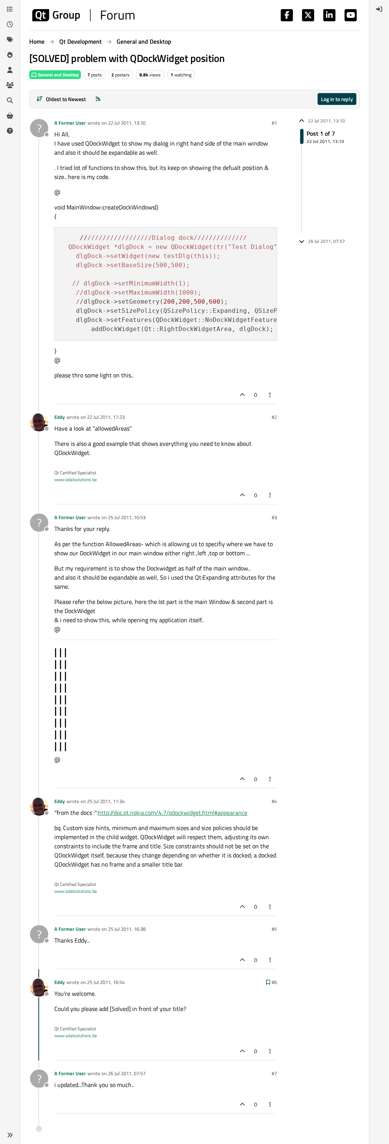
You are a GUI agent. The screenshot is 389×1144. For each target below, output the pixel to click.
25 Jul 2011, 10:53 (126, 517)
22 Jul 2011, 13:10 (126, 123)
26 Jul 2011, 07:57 (126, 1073)
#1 (274, 123)
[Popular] (10, 55)
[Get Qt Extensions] (10, 115)
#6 (274, 982)
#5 (274, 929)
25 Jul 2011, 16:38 (126, 929)
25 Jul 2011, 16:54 (106, 982)
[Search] (10, 100)
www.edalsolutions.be (75, 479)
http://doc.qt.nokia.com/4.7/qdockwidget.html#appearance (172, 812)
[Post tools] (270, 395)
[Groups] (10, 85)
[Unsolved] (10, 131)
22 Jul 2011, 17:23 (106, 417)
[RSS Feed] (98, 99)
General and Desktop (58, 74)
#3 (274, 517)
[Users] (10, 70)
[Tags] (10, 39)
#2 (274, 417)
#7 (274, 1073)
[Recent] (10, 24)
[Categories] (10, 9)
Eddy (59, 417)
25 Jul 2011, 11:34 (106, 801)
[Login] (379, 9)
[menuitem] (379, 9)
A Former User (70, 123)
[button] (10, 1135)
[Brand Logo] (83, 15)
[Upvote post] (242, 395)
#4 (274, 801)
